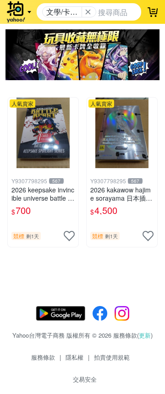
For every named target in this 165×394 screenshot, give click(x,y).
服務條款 (43, 357)
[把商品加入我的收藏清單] (69, 235)
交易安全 (85, 379)
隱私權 (74, 357)
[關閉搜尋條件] (88, 12)
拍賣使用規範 (112, 357)
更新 (145, 335)
